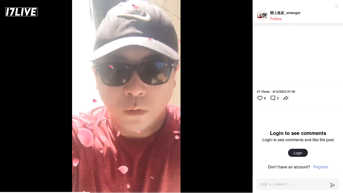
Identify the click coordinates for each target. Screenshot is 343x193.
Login (298, 152)
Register (320, 167)
